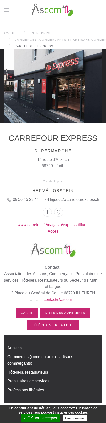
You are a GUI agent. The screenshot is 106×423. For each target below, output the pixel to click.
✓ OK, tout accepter (40, 418)
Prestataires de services (28, 381)
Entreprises (42, 33)
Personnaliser (75, 418)
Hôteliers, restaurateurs (27, 372)
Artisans (14, 348)
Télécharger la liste (53, 325)
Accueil (11, 33)
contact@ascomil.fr (60, 299)
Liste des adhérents (65, 312)
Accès (53, 231)
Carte (27, 312)
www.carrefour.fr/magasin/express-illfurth (53, 225)
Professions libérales (25, 390)
